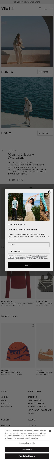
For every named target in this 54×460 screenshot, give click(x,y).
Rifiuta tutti (27, 449)
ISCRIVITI (28, 265)
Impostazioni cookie (27, 443)
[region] (27, 443)
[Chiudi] (50, 431)
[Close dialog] (50, 192)
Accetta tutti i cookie (27, 456)
